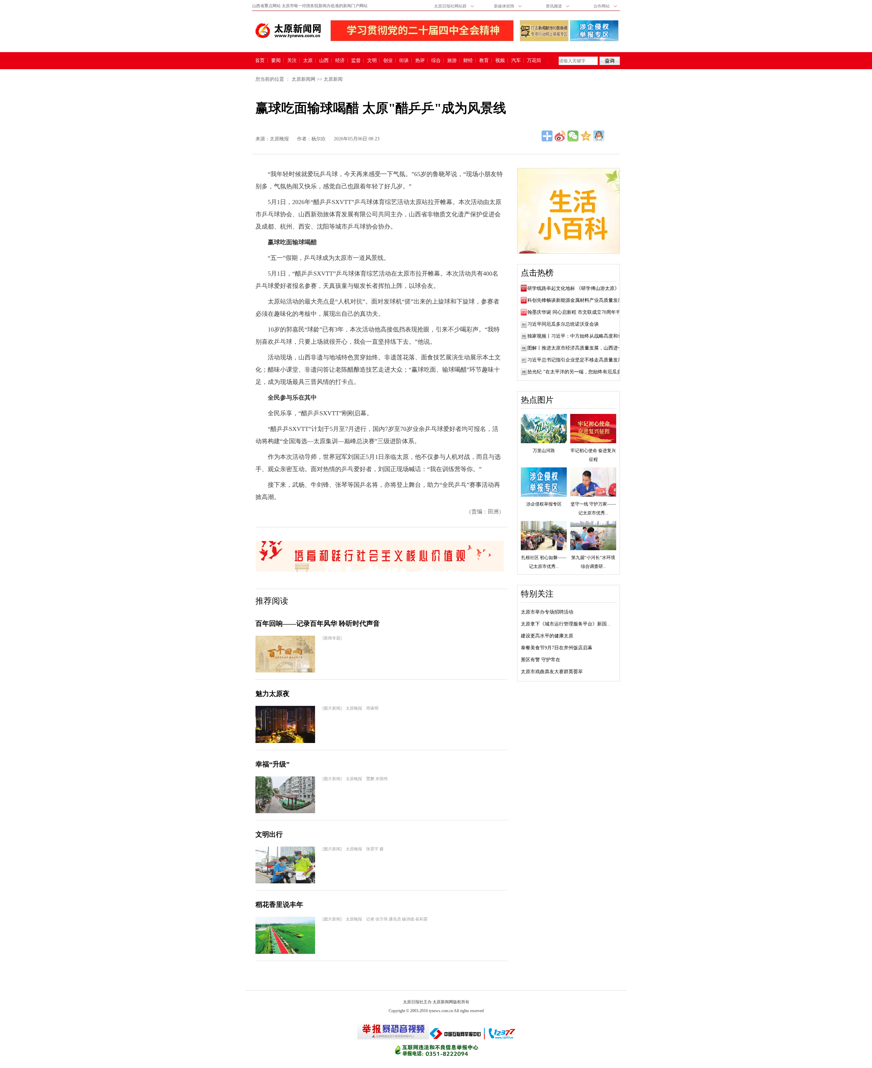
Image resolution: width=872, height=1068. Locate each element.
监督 (356, 60)
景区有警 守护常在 (540, 659)
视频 (500, 60)
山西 (324, 60)
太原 (308, 60)
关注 (292, 60)
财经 (468, 60)
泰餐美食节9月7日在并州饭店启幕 (556, 647)
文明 (372, 60)
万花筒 (533, 60)
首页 (260, 60)
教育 (484, 60)
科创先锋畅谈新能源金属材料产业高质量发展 (575, 300)
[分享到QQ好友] (598, 135)
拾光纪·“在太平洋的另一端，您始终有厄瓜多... (576, 371)
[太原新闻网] (288, 31)
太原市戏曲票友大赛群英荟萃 (552, 671)
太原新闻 (333, 79)
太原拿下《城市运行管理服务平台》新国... (566, 623)
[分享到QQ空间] (585, 135)
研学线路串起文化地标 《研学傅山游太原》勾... (577, 288)
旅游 (452, 60)
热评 (420, 60)
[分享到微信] (572, 135)
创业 (388, 60)
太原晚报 (279, 138)
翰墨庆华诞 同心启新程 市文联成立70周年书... (576, 312)
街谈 (404, 60)
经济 (340, 60)
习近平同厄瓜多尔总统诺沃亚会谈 (563, 324)
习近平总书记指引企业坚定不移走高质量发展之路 (579, 359)
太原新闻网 (303, 79)
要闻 (276, 60)
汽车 (516, 60)
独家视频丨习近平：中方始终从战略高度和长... (577, 336)
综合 (436, 60)
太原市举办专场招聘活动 (547, 612)
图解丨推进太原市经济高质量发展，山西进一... (577, 348)
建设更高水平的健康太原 (547, 635)
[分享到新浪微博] (560, 135)
